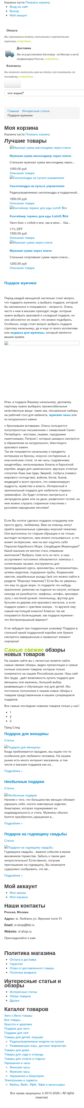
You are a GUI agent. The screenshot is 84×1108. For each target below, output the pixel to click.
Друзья (14, 1000)
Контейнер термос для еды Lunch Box (39, 216)
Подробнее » (13, 771)
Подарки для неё (16, 1032)
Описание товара (22, 173)
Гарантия (16, 963)
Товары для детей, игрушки (23, 1037)
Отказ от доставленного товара (32, 968)
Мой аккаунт (18, 15)
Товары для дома (16, 1050)
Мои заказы (18, 892)
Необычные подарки (24, 781)
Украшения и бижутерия (27, 1076)
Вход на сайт (19, 6)
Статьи (9, 740)
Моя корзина (19, 897)
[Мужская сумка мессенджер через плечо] (40, 147)
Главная (13, 111)
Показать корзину (37, 2)
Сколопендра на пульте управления (37, 186)
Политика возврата (23, 972)
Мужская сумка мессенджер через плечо (40, 155)
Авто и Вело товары (18, 1015)
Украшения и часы (17, 1063)
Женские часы (20, 1067)
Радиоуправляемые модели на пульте (37, 1041)
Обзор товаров (20, 996)
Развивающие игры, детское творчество (38, 1045)
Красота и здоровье (18, 1024)
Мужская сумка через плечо (31, 250)
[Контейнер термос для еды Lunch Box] (38, 207)
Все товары (12, 1019)
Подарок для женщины (26, 733)
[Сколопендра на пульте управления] (37, 177)
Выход (14, 11)
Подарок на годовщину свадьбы (35, 833)
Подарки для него (17, 1028)
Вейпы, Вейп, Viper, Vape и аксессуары (37, 1084)
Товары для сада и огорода (23, 1054)
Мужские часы (20, 1071)
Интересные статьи (36, 111)
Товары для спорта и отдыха (24, 1058)
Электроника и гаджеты (20, 1080)
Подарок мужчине (20, 282)
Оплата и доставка (23, 959)
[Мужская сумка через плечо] (31, 242)
